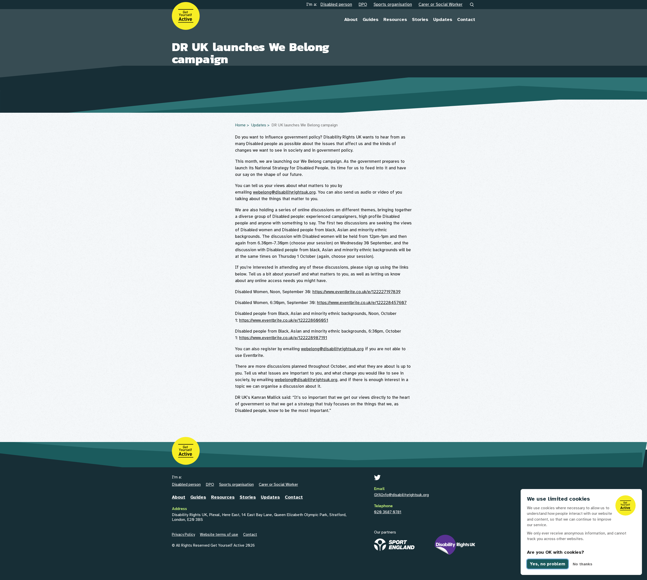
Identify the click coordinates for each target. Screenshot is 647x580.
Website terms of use (219, 534)
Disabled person (336, 4)
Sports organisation (393, 4)
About (351, 19)
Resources (395, 19)
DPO (363, 4)
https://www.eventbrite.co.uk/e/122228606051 (283, 320)
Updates (442, 19)
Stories (420, 19)
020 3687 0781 (387, 512)
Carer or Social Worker (441, 4)
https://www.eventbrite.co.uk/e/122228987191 (283, 337)
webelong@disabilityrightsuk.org (284, 192)
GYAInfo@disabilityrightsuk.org (401, 495)
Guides (370, 19)
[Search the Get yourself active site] (472, 5)
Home (240, 125)
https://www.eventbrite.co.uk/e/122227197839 (356, 291)
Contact (466, 19)
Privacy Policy (183, 534)
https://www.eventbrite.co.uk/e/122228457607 (362, 302)
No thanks (582, 564)
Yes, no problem (547, 564)
